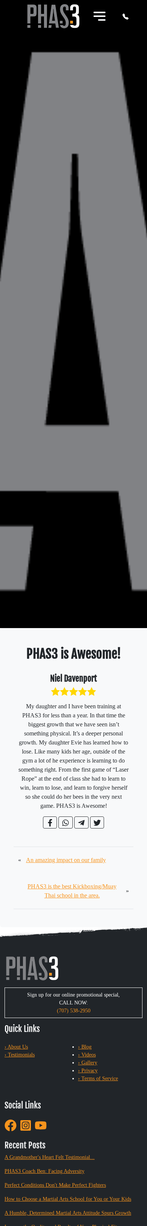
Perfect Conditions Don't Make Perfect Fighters (55, 1185)
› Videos (87, 1055)
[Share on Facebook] (50, 822)
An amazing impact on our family (66, 860)
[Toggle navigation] (99, 16)
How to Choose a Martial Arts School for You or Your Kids (68, 1199)
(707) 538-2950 (73, 1011)
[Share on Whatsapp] (65, 822)
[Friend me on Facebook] (11, 1125)
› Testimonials (20, 1055)
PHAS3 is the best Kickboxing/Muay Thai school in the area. (72, 891)
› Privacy (88, 1070)
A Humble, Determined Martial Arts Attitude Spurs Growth (68, 1213)
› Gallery (87, 1062)
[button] (125, 16)
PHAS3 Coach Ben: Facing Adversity (44, 1171)
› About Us (16, 1047)
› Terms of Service (98, 1078)
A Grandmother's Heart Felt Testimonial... (50, 1157)
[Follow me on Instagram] (26, 1125)
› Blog (85, 1047)
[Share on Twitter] (97, 822)
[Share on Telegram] (81, 822)
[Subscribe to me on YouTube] (41, 1125)
